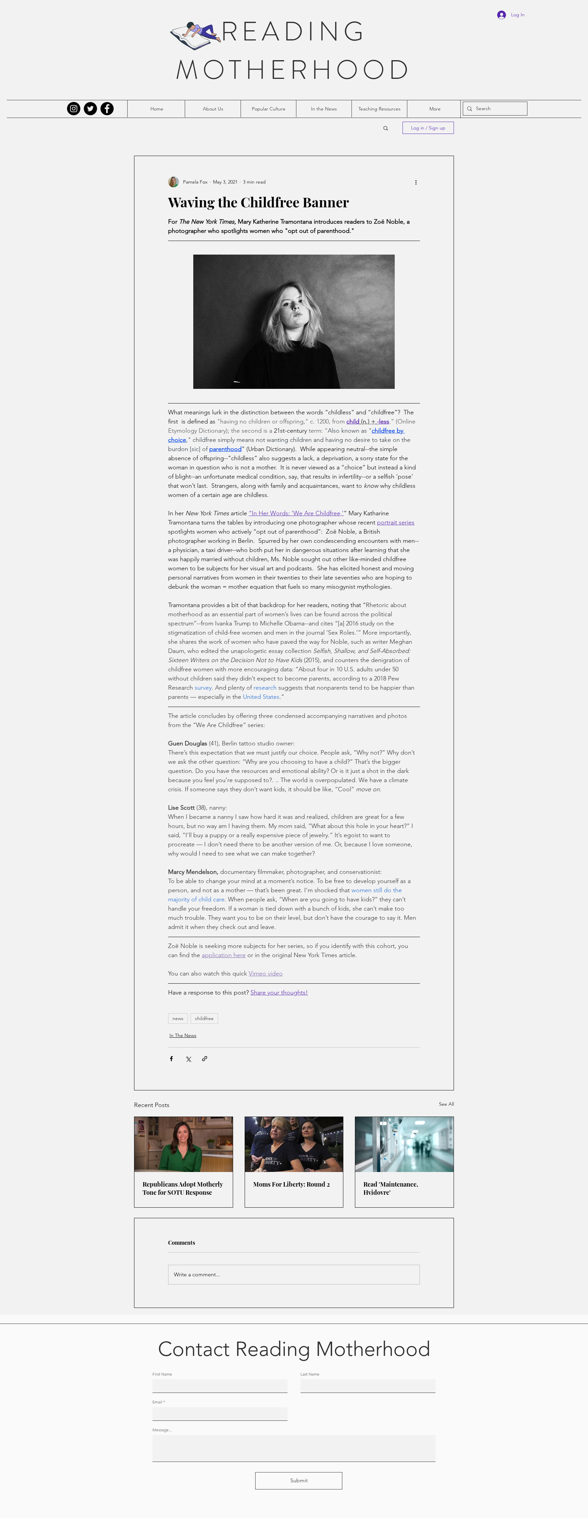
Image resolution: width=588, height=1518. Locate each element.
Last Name (310, 1374)
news (178, 1018)
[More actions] (416, 182)
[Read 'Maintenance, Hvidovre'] (404, 1144)
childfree (204, 1018)
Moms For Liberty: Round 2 (291, 1184)
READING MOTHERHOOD (294, 50)
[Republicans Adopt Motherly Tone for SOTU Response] (183, 1144)
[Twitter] (90, 108)
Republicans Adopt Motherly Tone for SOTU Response (183, 1188)
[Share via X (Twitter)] (188, 1058)
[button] (385, 128)
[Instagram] (73, 108)
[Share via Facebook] (171, 1058)
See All (446, 1104)
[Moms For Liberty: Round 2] (294, 1144)
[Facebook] (107, 108)
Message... (162, 1430)
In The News (182, 1035)
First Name (162, 1374)
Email (157, 1402)
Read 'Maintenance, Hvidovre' (390, 1188)
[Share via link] (204, 1058)
